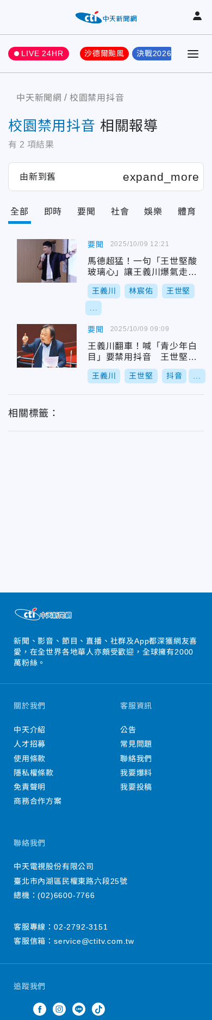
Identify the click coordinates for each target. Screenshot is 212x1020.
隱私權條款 (34, 772)
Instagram (59, 1009)
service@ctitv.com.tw (94, 941)
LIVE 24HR (42, 53)
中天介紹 (30, 729)
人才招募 (30, 744)
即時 (53, 211)
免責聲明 (30, 787)
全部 (19, 211)
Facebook (39, 1009)
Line (78, 1009)
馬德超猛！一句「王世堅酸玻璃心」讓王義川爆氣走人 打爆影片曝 (47, 261)
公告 (128, 729)
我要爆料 (136, 772)
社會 (120, 211)
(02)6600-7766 (66, 895)
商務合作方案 (38, 801)
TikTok (98, 1009)
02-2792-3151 (81, 927)
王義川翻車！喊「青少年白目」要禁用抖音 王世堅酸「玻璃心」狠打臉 (47, 346)
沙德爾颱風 (104, 53)
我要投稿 (136, 787)
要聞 (86, 211)
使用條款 (30, 758)
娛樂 (153, 211)
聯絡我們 (136, 758)
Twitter (20, 1009)
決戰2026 (154, 53)
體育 (187, 211)
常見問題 (136, 744)
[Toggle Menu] (193, 54)
